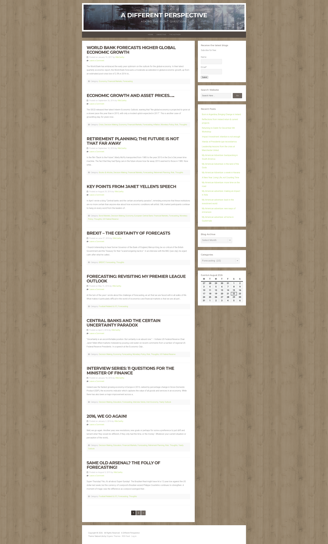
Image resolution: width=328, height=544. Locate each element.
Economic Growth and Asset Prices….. (130, 95)
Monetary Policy (167, 125)
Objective (161, 34)
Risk (176, 125)
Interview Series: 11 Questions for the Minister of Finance (130, 370)
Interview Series (139, 402)
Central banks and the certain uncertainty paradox (123, 323)
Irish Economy (152, 402)
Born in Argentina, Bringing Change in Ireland (221, 114)
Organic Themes (113, 536)
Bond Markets (104, 216)
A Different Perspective (164, 15)
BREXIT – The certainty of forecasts (128, 233)
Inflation (156, 125)
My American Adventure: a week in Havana (221, 172)
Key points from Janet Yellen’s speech (131, 186)
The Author (175, 34)
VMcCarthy (119, 57)
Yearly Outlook (165, 402)
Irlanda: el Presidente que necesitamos (219, 141)
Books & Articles (106, 172)
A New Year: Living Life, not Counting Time (220, 177)
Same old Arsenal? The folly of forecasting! (123, 465)
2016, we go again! (107, 416)
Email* (204, 67)
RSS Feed (126, 536)
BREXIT (102, 262)
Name (203, 57)
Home (150, 34)
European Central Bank (143, 216)
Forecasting (128, 81)
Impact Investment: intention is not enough (221, 136)
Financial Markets (115, 81)
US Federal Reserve (110, 219)
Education (117, 402)
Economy (103, 81)
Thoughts (183, 125)
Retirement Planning (162, 172)
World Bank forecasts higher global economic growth (131, 50)
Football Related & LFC (108, 306)
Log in (133, 536)
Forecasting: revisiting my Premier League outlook (136, 278)
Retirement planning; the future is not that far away (133, 141)
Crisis (101, 125)
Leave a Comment (96, 61)
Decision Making (111, 125)
